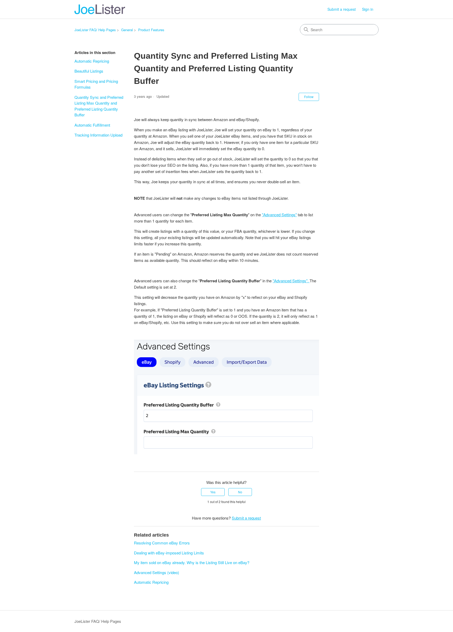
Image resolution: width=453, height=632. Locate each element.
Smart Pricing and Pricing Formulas (96, 84)
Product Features (151, 29)
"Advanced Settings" (279, 214)
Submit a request (341, 9)
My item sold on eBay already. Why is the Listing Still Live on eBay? (191, 562)
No (240, 492)
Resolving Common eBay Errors (162, 542)
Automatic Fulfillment (92, 125)
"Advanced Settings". (291, 280)
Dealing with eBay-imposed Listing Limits (169, 552)
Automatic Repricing (91, 61)
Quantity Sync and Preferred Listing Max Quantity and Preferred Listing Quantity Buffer (98, 106)
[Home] (99, 9)
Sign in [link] (367, 9)
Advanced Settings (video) (156, 572)
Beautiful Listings (88, 71)
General (127, 29)
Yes (212, 492)
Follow (309, 96)
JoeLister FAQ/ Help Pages (95, 29)
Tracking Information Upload (98, 135)
